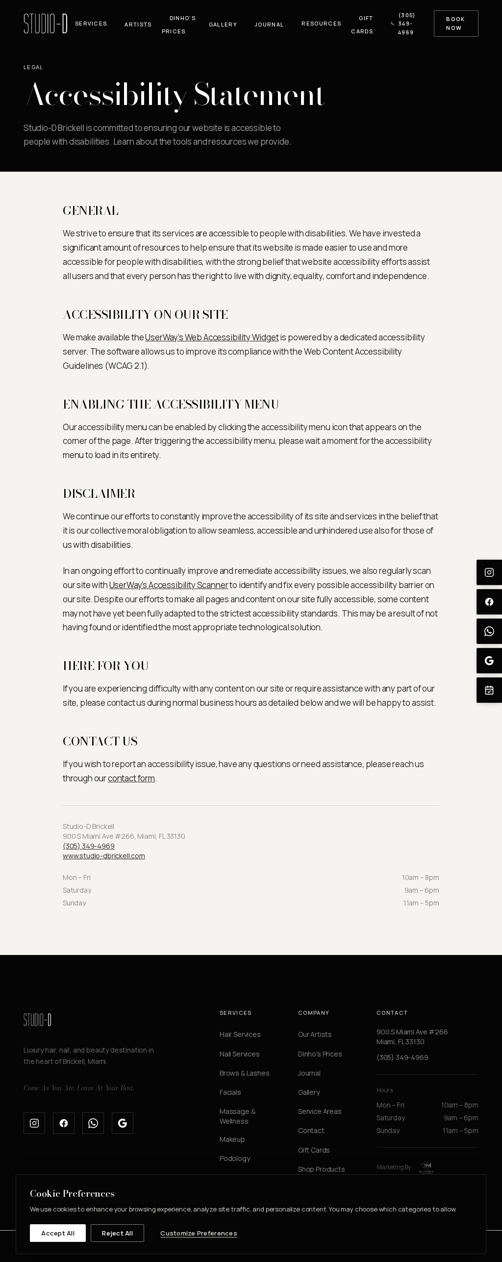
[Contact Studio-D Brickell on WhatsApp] (93, 1123)
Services (91, 23)
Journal (269, 24)
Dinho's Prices (179, 24)
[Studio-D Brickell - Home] (45, 23)
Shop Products (321, 1169)
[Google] (489, 660)
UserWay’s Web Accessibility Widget (211, 337)
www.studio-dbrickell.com (104, 855)
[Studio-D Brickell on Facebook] (64, 1123)
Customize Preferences (198, 1233)
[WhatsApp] (489, 631)
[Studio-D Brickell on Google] (122, 1123)
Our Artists (315, 1034)
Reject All (117, 1233)
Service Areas (320, 1111)
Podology (235, 1158)
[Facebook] (489, 602)
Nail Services (240, 1053)
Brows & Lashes (245, 1073)
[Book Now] (489, 690)
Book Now (455, 23)
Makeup (232, 1139)
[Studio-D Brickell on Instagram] (34, 1123)
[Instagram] (489, 572)
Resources (321, 23)
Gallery (223, 24)
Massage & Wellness (237, 1116)
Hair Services (240, 1034)
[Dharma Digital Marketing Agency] (426, 1167)
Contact (311, 1130)
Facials (230, 1092)
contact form (131, 778)
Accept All (58, 1233)
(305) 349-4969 (407, 23)
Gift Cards (362, 24)
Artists (138, 24)
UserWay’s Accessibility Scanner (168, 585)
